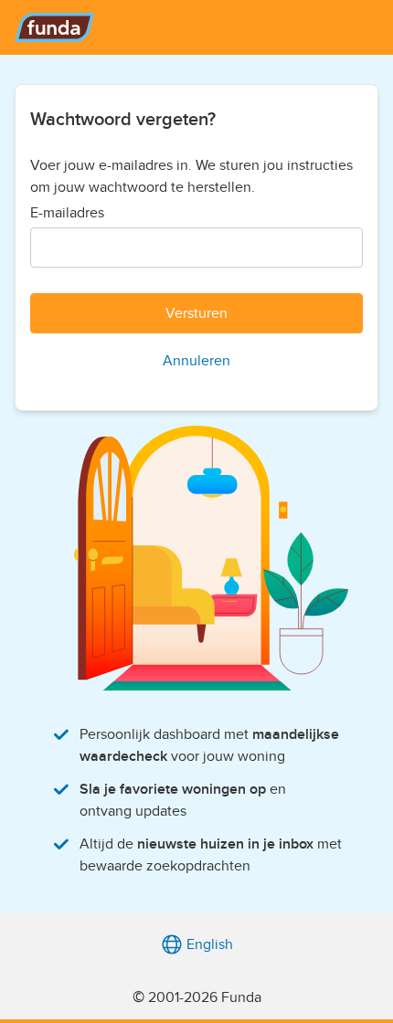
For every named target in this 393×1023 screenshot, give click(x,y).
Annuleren (196, 361)
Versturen (196, 313)
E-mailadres (67, 213)
